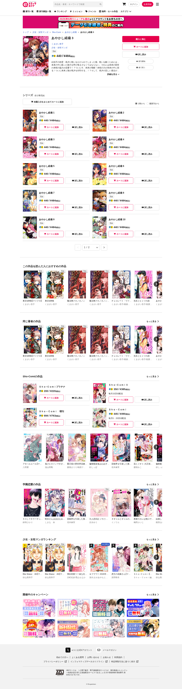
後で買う (141, 68)
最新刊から (154, 103)
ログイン (134, 4)
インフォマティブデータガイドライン (87, 661)
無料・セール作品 (110, 11)
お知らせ (107, 657)
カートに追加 (142, 47)
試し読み (142, 54)
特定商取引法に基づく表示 (124, 661)
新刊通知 (141, 61)
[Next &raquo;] (104, 247)
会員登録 (148, 4)
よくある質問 (78, 657)
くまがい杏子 (57, 44)
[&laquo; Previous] (78, 247)
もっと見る (151, 321)
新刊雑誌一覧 (45, 11)
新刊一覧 (30, 11)
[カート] (124, 4)
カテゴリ (125, 11)
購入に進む (141, 39)
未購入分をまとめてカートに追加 (49, 102)
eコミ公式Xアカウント (80, 650)
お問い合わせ (93, 657)
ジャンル (92, 11)
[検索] (100, 4)
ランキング (62, 11)
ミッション (77, 11)
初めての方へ (62, 657)
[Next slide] (156, 284)
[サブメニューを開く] (157, 4)
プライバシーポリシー (55, 661)
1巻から (141, 103)
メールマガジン (110, 650)
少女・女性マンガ (59, 47)
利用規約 (118, 657)
